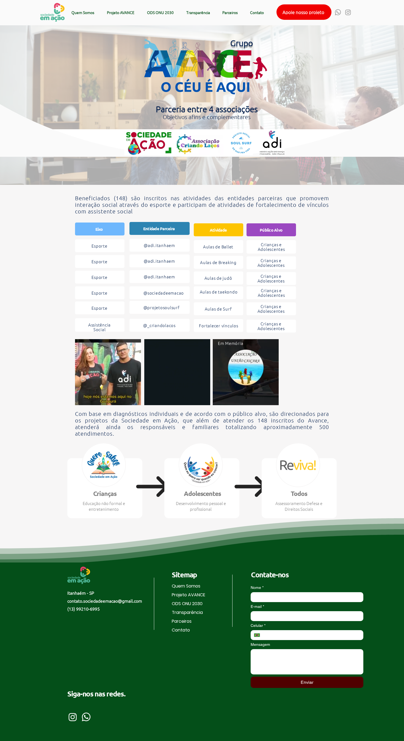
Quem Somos (186, 586)
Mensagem (260, 644)
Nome (257, 587)
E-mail (257, 606)
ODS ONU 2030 (187, 603)
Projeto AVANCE (188, 595)
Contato (181, 630)
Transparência (187, 612)
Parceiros (182, 621)
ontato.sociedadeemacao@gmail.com (105, 601)
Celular (258, 625)
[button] (303, 12)
